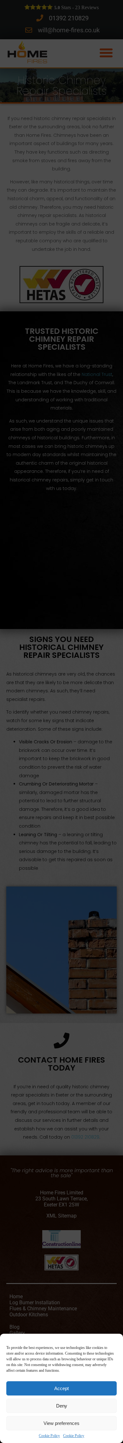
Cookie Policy (49, 1435)
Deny (61, 1405)
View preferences (61, 1423)
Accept (61, 1388)
